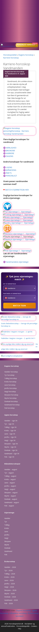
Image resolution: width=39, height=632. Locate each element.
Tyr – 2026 (8, 570)
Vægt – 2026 (9, 587)
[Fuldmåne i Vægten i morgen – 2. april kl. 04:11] (18, 334)
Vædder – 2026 (10, 567)
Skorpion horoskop (11, 395)
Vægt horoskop (10, 391)
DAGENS (9, 156)
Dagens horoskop (25, 55)
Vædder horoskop (11, 372)
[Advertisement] (19, 21)
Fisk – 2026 (8, 603)
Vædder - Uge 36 (10, 420)
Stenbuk (7, 548)
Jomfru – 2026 (9, 583)
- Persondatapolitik (22, 626)
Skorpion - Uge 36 (11, 444)
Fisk (5, 554)
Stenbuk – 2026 (10, 597)
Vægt (6, 538)
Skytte (6, 545)
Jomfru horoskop (10, 388)
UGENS (9, 167)
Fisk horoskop (9, 408)
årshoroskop (33, 613)
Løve (6, 531)
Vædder (7, 518)
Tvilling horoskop (10, 378)
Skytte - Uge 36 (10, 447)
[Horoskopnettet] (8, 45)
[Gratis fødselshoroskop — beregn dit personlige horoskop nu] (18, 319)
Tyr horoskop (9, 375)
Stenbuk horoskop (11, 401)
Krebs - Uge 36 (10, 430)
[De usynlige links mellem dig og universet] (17, 344)
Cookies (34, 626)
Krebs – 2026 (9, 577)
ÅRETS (9, 173)
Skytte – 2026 (9, 593)
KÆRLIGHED (11, 147)
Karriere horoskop (11, 57)
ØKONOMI (10, 150)
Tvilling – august (10, 476)
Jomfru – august (10, 486)
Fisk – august (9, 506)
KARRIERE (10, 153)
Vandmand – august (11, 502)
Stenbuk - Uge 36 (10, 450)
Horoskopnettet (10, 55)
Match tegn (19, 305)
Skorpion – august (11, 492)
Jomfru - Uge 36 (10, 437)
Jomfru (6, 535)
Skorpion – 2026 (10, 590)
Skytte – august (10, 496)
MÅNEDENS (11, 170)
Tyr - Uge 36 (9, 424)
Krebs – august (10, 479)
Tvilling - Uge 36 (10, 427)
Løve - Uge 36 (9, 434)
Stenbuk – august (10, 499)
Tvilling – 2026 (9, 574)
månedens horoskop (18, 613)
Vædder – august (10, 469)
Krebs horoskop (10, 381)
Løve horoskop (9, 385)
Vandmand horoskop (12, 405)
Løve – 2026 (9, 580)
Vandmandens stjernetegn (17, 262)
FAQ (19, 628)
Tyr (5, 521)
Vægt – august (9, 489)
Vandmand (8, 551)
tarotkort (19, 616)
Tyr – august (9, 473)
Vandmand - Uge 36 (11, 453)
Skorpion (7, 541)
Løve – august (9, 482)
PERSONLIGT (11, 175)
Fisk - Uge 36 (9, 457)
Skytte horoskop (10, 398)
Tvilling (6, 525)
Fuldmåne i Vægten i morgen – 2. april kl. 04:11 (18, 338)
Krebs (6, 528)
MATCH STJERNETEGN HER (17, 189)
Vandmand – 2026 (11, 600)
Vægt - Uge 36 (9, 440)
